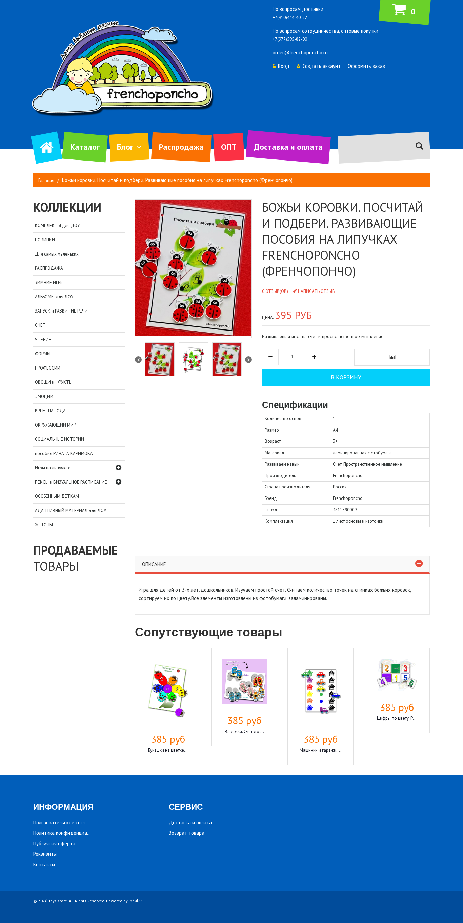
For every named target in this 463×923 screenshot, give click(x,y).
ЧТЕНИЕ (43, 339)
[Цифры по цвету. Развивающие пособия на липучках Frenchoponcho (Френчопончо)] (397, 675)
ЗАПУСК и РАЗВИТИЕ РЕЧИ (61, 311)
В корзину (346, 377)
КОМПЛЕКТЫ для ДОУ (57, 225)
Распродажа (181, 147)
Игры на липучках (52, 468)
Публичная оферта (54, 843)
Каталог (85, 147)
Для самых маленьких (57, 254)
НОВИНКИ (45, 240)
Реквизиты (45, 854)
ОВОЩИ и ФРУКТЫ (54, 382)
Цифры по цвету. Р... (397, 718)
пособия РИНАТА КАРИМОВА (64, 453)
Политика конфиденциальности (69, 833)
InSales (136, 901)
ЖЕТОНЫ (44, 525)
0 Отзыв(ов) (275, 291)
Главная (46, 180)
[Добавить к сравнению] (392, 357)
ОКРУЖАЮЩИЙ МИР (55, 425)
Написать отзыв (316, 291)
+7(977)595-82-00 (290, 39)
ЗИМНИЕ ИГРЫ (49, 282)
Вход (283, 66)
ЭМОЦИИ (44, 396)
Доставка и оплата (288, 147)
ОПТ (229, 147)
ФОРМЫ (43, 354)
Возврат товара (186, 833)
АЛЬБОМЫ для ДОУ (54, 297)
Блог (125, 147)
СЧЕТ (40, 325)
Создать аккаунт (322, 66)
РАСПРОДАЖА (49, 268)
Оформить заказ (366, 66)
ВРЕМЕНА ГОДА (50, 411)
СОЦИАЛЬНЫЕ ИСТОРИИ (59, 439)
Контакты (44, 864)
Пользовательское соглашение (67, 822)
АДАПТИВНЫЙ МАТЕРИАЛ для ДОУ (70, 510)
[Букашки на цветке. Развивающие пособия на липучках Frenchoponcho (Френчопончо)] (168, 691)
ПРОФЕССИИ (47, 368)
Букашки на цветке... (168, 750)
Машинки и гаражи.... (320, 750)
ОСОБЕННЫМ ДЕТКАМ (57, 496)
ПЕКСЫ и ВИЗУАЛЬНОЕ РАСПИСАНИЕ (71, 482)
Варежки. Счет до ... (244, 731)
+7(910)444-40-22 (290, 17)
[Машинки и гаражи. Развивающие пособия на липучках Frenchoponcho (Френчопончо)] (320, 691)
